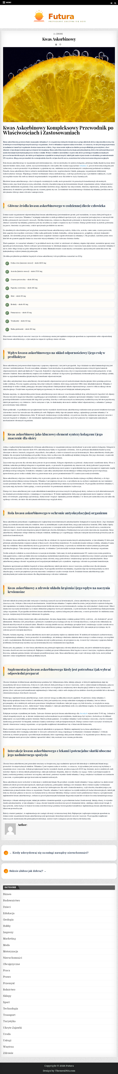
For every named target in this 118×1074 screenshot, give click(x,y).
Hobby (7, 926)
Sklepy (7, 996)
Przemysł (9, 983)
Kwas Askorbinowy (59, 39)
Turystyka (9, 1021)
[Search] (115, 3)
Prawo (7, 976)
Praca (6, 970)
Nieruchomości (12, 957)
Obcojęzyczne (11, 964)
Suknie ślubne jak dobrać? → (27, 871)
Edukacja (8, 913)
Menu (8, 2)
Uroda (7, 1034)
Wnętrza (8, 1046)
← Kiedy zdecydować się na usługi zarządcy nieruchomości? (48, 852)
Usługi (7, 1040)
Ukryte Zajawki (12, 1027)
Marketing (9, 938)
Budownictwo (11, 900)
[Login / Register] (111, 3)
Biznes (7, 894)
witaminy (83, 166)
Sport (6, 1002)
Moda (6, 945)
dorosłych (84, 713)
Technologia (10, 1008)
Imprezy (8, 932)
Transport (9, 1015)
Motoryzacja (10, 951)
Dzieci (7, 907)
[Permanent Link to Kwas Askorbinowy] (59, 84)
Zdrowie (59, 33)
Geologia (8, 919)
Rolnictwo (9, 989)
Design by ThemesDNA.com (59, 1070)
